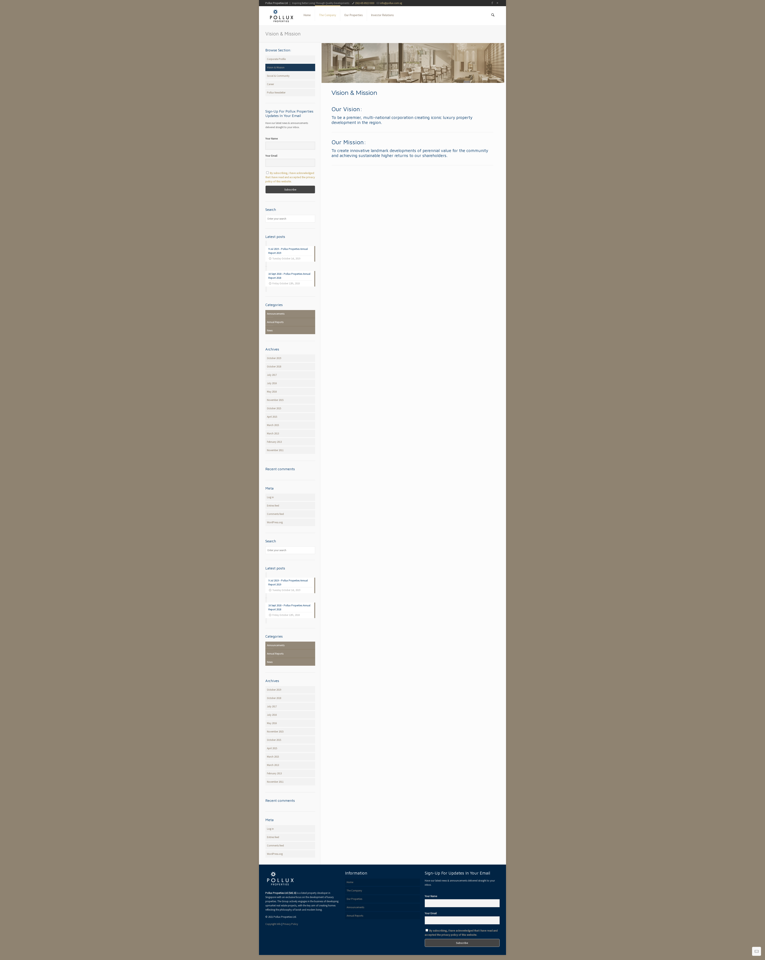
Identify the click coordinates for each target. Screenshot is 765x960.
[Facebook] (492, 3)
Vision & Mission (275, 67)
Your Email (271, 155)
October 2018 (274, 366)
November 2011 (275, 450)
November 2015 (275, 400)
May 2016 (272, 391)
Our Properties (354, 899)
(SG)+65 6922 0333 (364, 3)
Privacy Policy (290, 924)
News (270, 330)
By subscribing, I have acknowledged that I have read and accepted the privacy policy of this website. (290, 177)
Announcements (275, 313)
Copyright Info (273, 924)
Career (270, 84)
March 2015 (273, 425)
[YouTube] (497, 3)
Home (350, 882)
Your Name (271, 138)
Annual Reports (275, 322)
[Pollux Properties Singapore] (281, 15)
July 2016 (272, 383)
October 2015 (274, 408)
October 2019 (274, 358)
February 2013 (274, 442)
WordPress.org (275, 522)
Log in (270, 497)
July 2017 (272, 375)
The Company (354, 890)
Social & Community (278, 76)
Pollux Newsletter (276, 92)
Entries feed (273, 505)
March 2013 (273, 433)
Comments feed (275, 514)
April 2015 (272, 416)
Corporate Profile (276, 59)
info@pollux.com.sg (391, 3)
